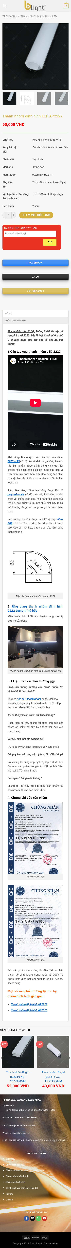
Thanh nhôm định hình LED (39, 16)
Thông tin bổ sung (15, 320)
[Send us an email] (32, 1218)
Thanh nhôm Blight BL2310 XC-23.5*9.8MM (17, 1077)
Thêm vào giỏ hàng (36, 215)
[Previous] (8, 56)
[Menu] (4, 6)
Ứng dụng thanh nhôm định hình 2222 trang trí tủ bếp (35, 608)
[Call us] (38, 1218)
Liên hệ (9, 1199)
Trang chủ (9, 16)
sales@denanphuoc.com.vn (22, 1125)
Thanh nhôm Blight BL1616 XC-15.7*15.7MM (53, 1077)
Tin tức (9, 1194)
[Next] (63, 56)
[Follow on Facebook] (26, 1218)
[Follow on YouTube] (44, 1218)
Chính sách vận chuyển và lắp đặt (22, 1188)
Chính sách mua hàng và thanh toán (25, 1170)
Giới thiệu (10, 1158)
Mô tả (8, 313)
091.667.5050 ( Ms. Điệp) (23, 1117)
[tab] (35, 313)
